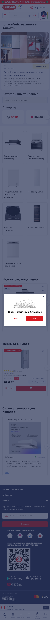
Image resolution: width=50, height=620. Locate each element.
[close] (44, 296)
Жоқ (16, 318)
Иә (34, 318)
